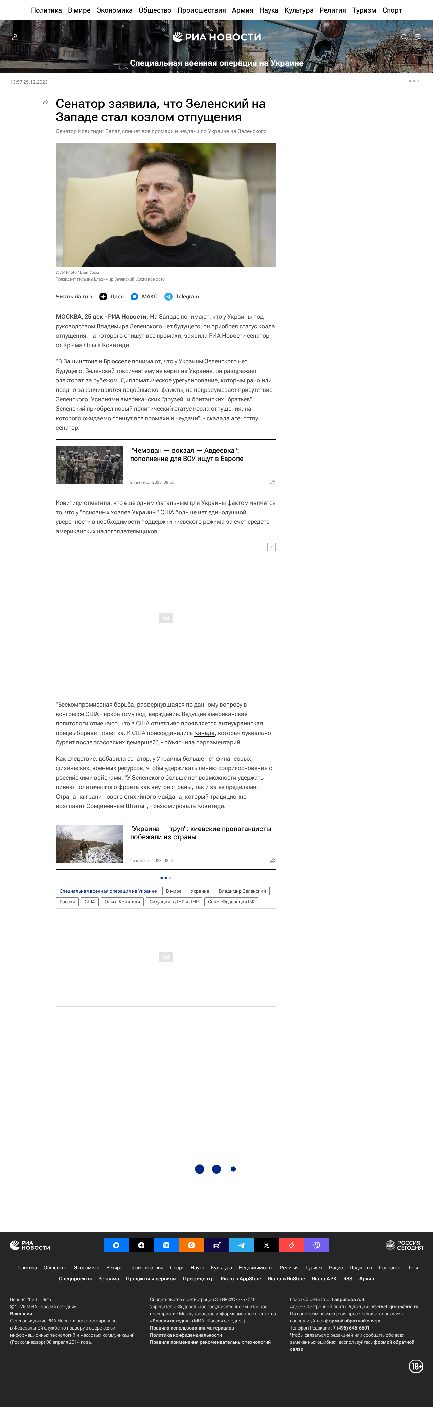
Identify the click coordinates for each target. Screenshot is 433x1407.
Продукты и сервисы (151, 1279)
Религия (289, 1268)
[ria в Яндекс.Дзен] (141, 1245)
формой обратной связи (352, 1320)
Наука (197, 1268)
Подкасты (361, 1268)
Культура (221, 1268)
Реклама (108, 1279)
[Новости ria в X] (266, 1245)
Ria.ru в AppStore (241, 1279)
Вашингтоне (80, 361)
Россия (67, 901)
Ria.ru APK (324, 1279)
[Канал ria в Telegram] (241, 1245)
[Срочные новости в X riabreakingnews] (291, 1245)
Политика (26, 1268)
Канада (204, 732)
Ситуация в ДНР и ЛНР (174, 901)
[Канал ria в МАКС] (116, 1245)
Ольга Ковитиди (122, 901)
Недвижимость (256, 1268)
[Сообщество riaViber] (316, 1245)
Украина (200, 891)
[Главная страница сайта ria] (216, 37)
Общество (55, 1268)
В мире (173, 891)
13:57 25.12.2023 (29, 82)
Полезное (390, 1268)
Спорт (177, 1268)
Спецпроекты (75, 1279)
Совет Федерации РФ (231, 901)
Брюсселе (117, 361)
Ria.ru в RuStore (286, 1279)
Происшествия (146, 1268)
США (167, 512)
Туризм (313, 1268)
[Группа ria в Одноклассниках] (191, 1245)
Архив (366, 1279)
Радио (336, 1268)
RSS (347, 1279)
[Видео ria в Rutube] (216, 1245)
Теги (413, 1268)
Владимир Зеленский (242, 891)
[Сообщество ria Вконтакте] (166, 1245)
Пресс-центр (198, 1279)
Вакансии (21, 1313)
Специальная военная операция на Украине (108, 891)
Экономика (86, 1268)
